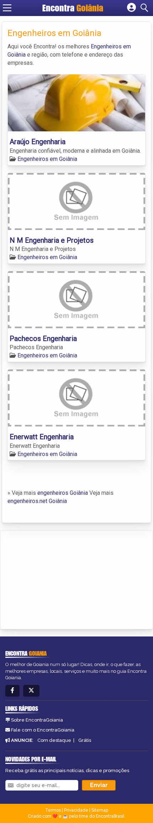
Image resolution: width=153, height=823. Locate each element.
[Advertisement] (59, 578)
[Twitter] (31, 691)
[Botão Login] (131, 7)
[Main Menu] (7, 8)
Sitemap (99, 810)
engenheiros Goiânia (62, 492)
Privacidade (76, 810)
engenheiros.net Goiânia (37, 501)
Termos (53, 810)
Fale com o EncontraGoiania (42, 730)
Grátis (84, 740)
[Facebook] (12, 691)
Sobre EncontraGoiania (37, 720)
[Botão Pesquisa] (145, 7)
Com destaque (54, 740)
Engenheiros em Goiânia (47, 159)
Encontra (72, 7)
